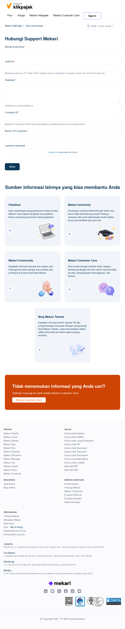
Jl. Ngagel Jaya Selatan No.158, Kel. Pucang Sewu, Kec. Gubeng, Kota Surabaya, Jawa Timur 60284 (48, 556)
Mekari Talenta (11, 433)
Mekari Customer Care (66, 15)
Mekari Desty (10, 470)
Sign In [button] (92, 15)
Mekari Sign (10, 444)
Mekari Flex (9, 448)
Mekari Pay (9, 462)
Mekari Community (73, 491)
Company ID (11, 112)
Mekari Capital (11, 466)
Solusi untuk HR (72, 444)
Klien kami (9, 523)
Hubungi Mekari (72, 487)
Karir (6, 527)
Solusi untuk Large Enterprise (79, 440)
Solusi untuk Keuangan (75, 448)
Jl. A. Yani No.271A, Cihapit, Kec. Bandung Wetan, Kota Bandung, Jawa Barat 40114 (40, 565)
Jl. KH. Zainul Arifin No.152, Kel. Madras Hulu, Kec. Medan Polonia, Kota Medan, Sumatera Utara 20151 (48, 573)
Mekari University (12, 473)
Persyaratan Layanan (14, 534)
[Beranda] (19, 5)
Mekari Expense (12, 451)
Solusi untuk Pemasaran (76, 455)
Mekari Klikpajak (39, 15)
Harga (21, 15)
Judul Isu (9, 61)
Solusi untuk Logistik (74, 462)
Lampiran (15, 145)
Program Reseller (73, 498)
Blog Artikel (9, 487)
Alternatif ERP (71, 466)
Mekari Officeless (12, 455)
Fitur (10, 15)
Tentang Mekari (12, 516)
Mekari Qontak (11, 440)
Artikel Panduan (72, 502)
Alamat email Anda (14, 46)
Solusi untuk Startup (74, 433)
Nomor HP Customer (16, 131)
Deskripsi (10, 80)
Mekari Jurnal (10, 437)
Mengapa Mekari (12, 520)
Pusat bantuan (71, 484)
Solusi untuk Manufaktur (76, 459)
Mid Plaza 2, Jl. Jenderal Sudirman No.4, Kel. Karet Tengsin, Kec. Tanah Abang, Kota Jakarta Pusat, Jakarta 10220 (54, 547)
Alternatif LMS (71, 470)
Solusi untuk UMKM (74, 437)
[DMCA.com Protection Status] (113, 601)
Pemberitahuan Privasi (15, 530)
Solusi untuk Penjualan (75, 451)
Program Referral (73, 495)
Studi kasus (9, 484)
